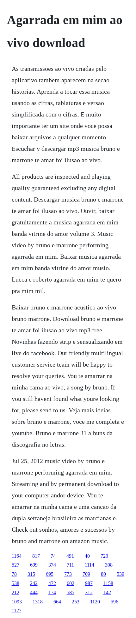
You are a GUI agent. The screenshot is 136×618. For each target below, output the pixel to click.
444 (34, 592)
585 (70, 592)
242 (34, 583)
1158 (108, 583)
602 (70, 583)
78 (14, 574)
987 (89, 583)
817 (36, 556)
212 (15, 592)
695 (49, 574)
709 (86, 574)
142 (107, 592)
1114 (89, 565)
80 (103, 574)
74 (53, 556)
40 (87, 556)
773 (68, 574)
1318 (38, 601)
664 (57, 601)
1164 (17, 556)
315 (31, 574)
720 (104, 556)
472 (52, 583)
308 (109, 565)
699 (34, 565)
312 (89, 592)
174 (52, 592)
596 (114, 601)
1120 (95, 601)
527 (15, 565)
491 (70, 556)
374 (52, 565)
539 (120, 574)
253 (75, 601)
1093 (17, 601)
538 (15, 583)
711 (70, 565)
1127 (17, 610)
